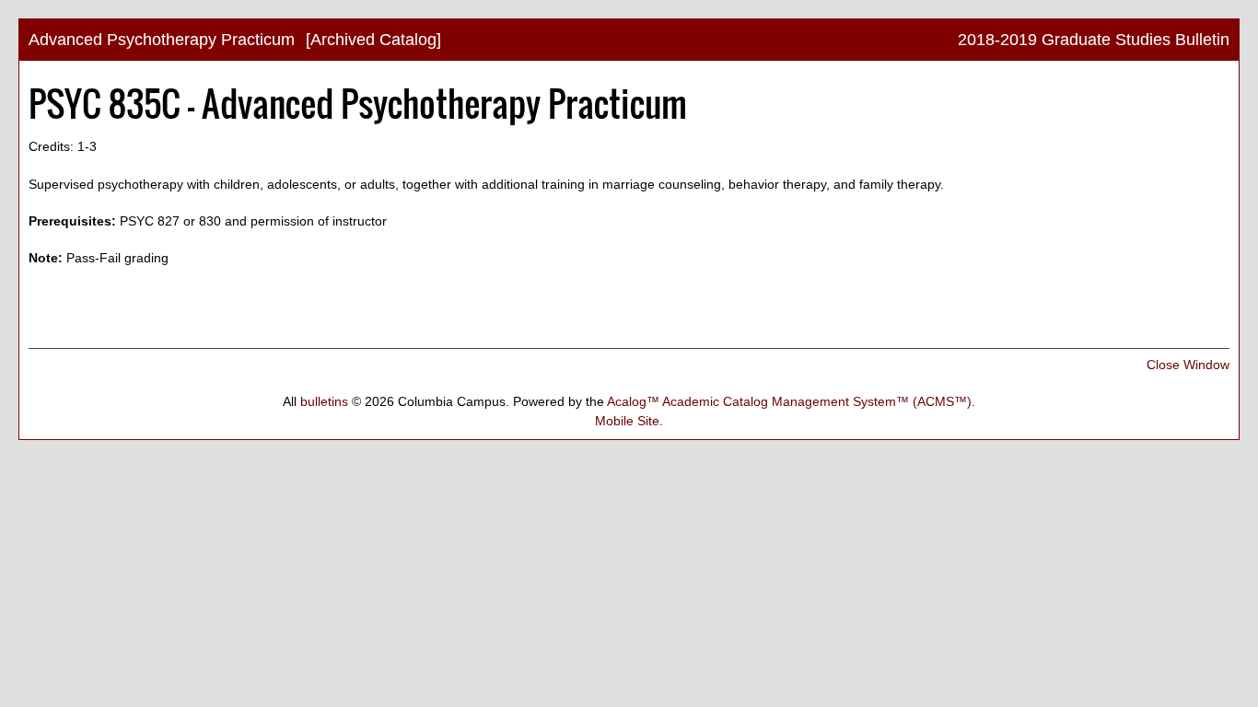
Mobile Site (627, 420)
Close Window (1188, 364)
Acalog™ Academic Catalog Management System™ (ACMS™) (789, 401)
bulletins (324, 401)
